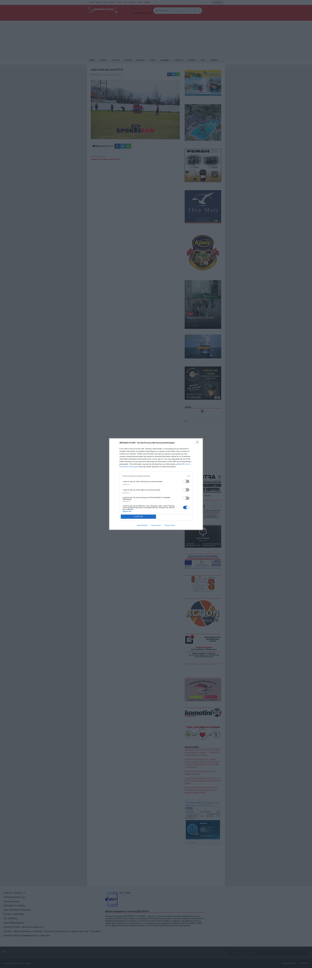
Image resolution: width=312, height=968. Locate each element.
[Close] (198, 443)
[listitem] (156, 476)
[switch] (186, 481)
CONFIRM (138, 516)
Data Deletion (142, 525)
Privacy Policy (170, 525)
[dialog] (156, 484)
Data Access (156, 525)
